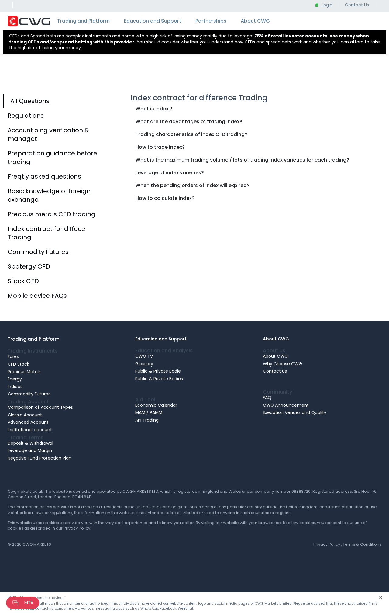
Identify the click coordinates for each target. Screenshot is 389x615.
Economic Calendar (156, 405)
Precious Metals (24, 371)
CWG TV (144, 356)
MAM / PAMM (148, 412)
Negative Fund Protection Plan (39, 458)
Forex (13, 356)
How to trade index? (160, 147)
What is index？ (154, 108)
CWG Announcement (286, 405)
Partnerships (210, 20)
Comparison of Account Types (40, 407)
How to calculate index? (165, 198)
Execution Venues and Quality (294, 412)
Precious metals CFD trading (51, 214)
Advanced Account (28, 422)
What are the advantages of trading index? (189, 121)
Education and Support (152, 20)
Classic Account (25, 415)
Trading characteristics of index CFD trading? (191, 134)
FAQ (267, 397)
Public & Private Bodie (158, 371)
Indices (15, 386)
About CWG (255, 20)
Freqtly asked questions (44, 176)
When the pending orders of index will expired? (193, 185)
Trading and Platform (83, 20)
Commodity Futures (38, 252)
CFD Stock (18, 364)
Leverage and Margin (30, 450)
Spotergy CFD (29, 266)
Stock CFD (23, 281)
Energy (15, 379)
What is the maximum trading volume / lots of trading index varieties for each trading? (242, 159)
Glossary (144, 363)
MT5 (28, 602)
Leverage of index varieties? (170, 172)
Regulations (26, 115)
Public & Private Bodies (159, 379)
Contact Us (275, 371)
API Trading (147, 420)
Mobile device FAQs (37, 295)
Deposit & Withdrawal (30, 443)
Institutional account (30, 429)
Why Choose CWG (282, 363)
